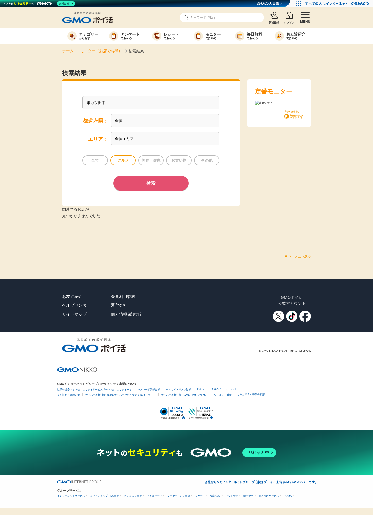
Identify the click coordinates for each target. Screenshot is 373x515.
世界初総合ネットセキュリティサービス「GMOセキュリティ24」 (94, 389)
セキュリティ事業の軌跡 (251, 394)
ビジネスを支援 (133, 495)
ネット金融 (232, 495)
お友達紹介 (72, 296)
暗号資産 (248, 495)
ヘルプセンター (76, 305)
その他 (288, 495)
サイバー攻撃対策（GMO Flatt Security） (185, 394)
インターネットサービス (71, 495)
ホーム (68, 50)
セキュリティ (154, 495)
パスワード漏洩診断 (149, 389)
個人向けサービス (269, 495)
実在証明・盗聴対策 (68, 394)
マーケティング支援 (178, 495)
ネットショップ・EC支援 (104, 495)
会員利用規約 (123, 296)
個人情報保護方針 (127, 314)
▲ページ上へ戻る (297, 256)
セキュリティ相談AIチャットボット (217, 389)
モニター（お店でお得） (101, 50)
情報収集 (215, 495)
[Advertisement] (92, 230)
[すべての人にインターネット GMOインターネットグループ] (337, 3)
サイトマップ (74, 314)
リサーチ (200, 495)
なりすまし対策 (223, 394)
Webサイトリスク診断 (178, 389)
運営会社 (119, 305)
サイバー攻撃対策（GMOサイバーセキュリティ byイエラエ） (120, 394)
